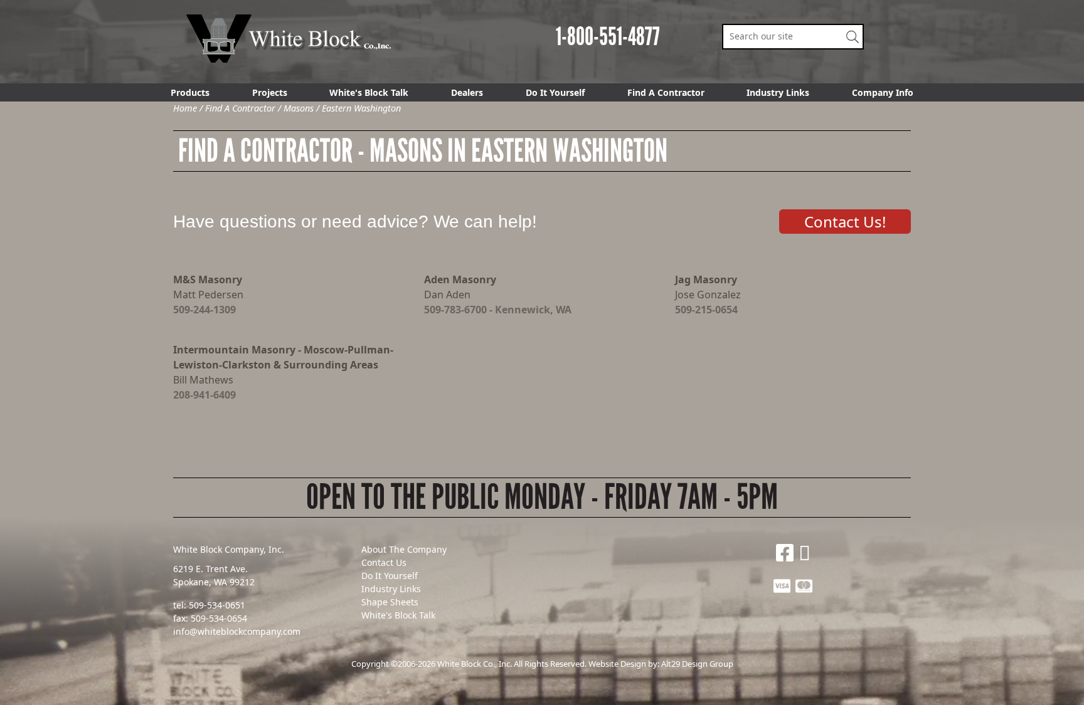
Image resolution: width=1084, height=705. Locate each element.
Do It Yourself (555, 92)
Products (190, 92)
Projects (269, 92)
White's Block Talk (368, 92)
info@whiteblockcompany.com (236, 631)
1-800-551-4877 (608, 36)
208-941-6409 (204, 395)
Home (185, 108)
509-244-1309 (204, 309)
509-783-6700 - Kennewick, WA (497, 309)
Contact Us (383, 562)
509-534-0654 (219, 618)
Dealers (467, 92)
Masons (299, 108)
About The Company (404, 549)
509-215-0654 (706, 309)
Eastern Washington (361, 108)
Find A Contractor (665, 92)
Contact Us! (845, 221)
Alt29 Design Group (697, 663)
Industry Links (778, 92)
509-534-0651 (217, 605)
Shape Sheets (389, 602)
